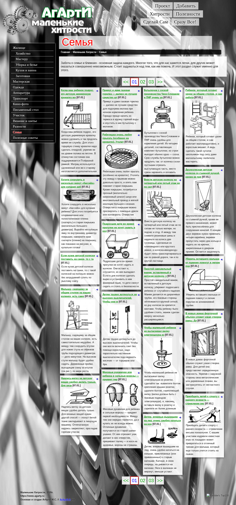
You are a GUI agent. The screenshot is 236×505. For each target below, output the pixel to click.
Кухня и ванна (26, 70)
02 (142, 82)
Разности (19, 126)
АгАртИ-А (65, 499)
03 (151, 82)
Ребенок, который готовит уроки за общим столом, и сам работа (203, 94)
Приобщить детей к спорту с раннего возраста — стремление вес (202, 400)
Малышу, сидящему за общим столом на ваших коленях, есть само (76, 293)
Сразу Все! (185, 22)
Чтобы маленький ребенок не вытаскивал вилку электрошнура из (160, 331)
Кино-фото (21, 104)
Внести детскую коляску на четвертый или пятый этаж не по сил (162, 183)
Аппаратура (21, 93)
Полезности (188, 14)
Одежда (18, 87)
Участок (19, 115)
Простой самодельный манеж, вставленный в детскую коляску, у (157, 272)
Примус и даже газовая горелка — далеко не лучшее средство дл (120, 94)
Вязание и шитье (25, 121)
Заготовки (23, 76)
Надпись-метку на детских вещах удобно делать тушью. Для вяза (78, 382)
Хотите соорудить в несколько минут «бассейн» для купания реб (77, 183)
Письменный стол (26, 110)
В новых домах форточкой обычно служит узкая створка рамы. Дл (203, 317)
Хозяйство (23, 53)
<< (126, 82)
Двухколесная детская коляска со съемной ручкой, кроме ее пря (202, 173)
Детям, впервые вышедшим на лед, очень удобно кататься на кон (162, 420)
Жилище (19, 48)
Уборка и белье (26, 65)
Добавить (186, 5)
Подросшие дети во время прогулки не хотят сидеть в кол (119, 227)
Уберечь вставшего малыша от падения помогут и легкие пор (202, 262)
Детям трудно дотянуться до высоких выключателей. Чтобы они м (120, 298)
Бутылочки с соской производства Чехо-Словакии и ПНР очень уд (161, 94)
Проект (162, 5)
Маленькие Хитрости (84, 52)
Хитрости (160, 14)
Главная (65, 52)
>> (160, 82)
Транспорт (20, 98)
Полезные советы (25, 138)
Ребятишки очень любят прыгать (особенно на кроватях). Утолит (117, 138)
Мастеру (22, 59)
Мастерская (21, 81)
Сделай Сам (155, 22)
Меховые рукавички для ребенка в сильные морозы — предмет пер (121, 376)
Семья (17, 132)
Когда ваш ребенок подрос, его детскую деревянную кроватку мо (77, 94)
